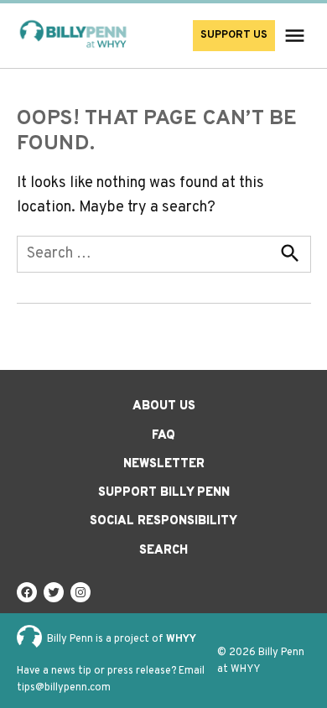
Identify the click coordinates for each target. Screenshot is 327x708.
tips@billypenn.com (64, 688)
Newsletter (164, 464)
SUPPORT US (233, 35)
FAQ (163, 436)
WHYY (181, 639)
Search (163, 551)
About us (163, 406)
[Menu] (297, 35)
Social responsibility (163, 521)
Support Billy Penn (164, 493)
